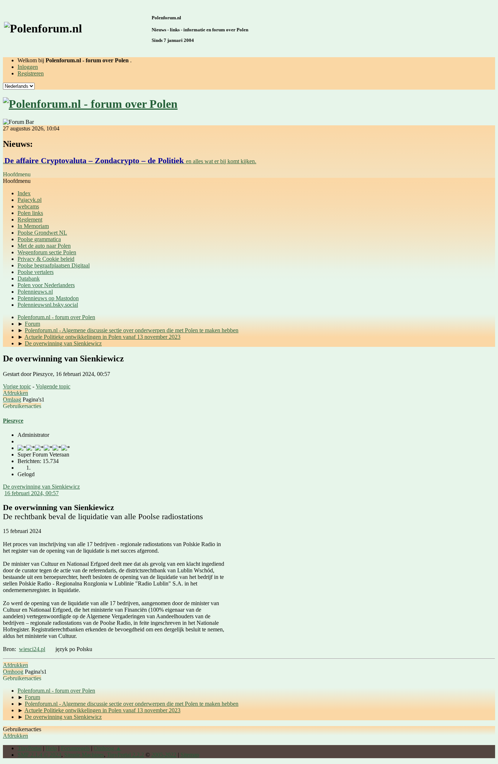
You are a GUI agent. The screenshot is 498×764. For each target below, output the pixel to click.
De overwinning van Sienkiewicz (41, 486)
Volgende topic (53, 386)
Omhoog (13, 672)
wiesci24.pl (32, 649)
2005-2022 (163, 755)
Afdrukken (15, 393)
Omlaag (12, 399)
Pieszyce (13, 421)
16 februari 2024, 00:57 (31, 493)
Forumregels (75, 748)
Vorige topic (17, 386)
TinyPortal (29, 748)
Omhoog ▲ (107, 748)
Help (51, 748)
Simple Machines (84, 755)
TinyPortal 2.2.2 (125, 755)
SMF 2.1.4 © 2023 (39, 755)
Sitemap (189, 755)
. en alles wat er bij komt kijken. (129, 161)
